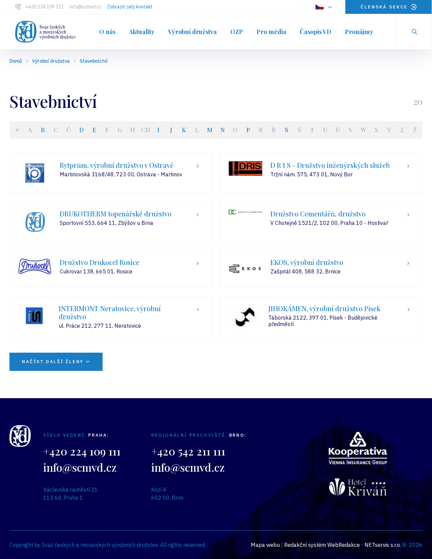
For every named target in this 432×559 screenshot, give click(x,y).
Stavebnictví (94, 61)
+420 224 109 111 (44, 7)
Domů (15, 61)
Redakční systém (305, 544)
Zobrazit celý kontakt (130, 7)
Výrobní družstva (51, 61)
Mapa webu (265, 544)
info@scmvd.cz (85, 7)
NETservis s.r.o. (382, 544)
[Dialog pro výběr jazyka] (323, 7)
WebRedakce (343, 544)
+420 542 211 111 (188, 451)
